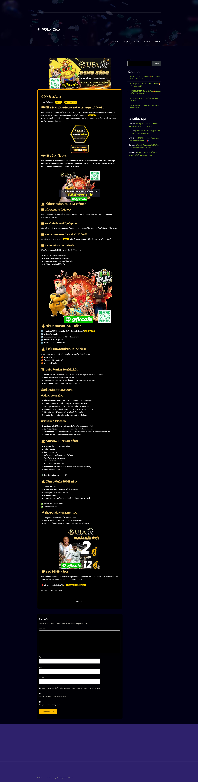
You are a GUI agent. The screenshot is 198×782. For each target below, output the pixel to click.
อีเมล (41, 667)
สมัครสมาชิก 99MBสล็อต (76, 585)
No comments (70, 102)
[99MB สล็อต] (80, 73)
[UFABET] (48, 29)
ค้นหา (129, 59)
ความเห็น (42, 629)
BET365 (92, 115)
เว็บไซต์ (41, 678)
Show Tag (80, 602)
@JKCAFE (89, 331)
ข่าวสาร (58, 102)
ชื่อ (40, 657)
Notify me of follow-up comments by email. (53, 696)
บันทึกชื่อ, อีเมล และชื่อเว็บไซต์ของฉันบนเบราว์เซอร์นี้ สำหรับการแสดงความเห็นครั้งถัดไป (71, 688)
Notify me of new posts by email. (49, 705)
